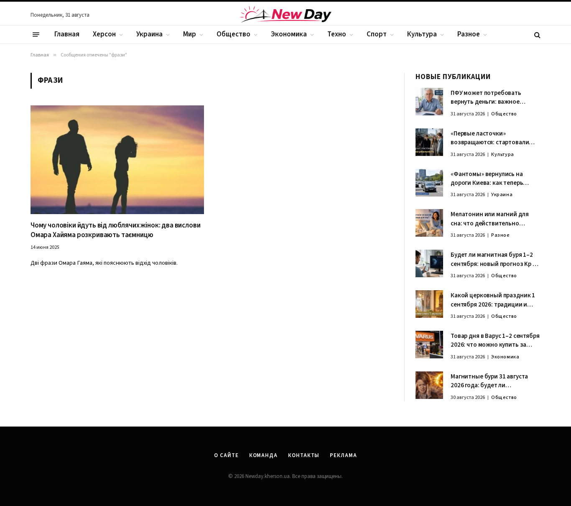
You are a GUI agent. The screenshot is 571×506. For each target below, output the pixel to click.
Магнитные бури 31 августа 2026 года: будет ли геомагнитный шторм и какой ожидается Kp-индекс (493, 381)
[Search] (536, 34)
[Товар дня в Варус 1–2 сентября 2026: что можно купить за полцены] (429, 344)
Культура (422, 34)
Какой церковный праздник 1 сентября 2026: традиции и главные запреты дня (493, 300)
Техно (336, 34)
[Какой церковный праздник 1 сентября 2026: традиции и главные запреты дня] (429, 304)
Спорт (377, 34)
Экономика (289, 34)
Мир (189, 34)
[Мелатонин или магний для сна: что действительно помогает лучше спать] (429, 223)
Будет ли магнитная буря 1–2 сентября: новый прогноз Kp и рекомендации (493, 259)
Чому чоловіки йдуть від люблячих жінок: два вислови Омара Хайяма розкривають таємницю (115, 230)
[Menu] (36, 34)
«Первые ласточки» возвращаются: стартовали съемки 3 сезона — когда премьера (490, 138)
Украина (149, 34)
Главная (66, 34)
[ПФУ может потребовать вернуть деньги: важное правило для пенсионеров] (429, 101)
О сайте (226, 455)
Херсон (104, 34)
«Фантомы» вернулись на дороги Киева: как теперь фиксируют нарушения (487, 179)
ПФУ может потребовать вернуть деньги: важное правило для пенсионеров (488, 98)
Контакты (303, 455)
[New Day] (285, 15)
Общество (233, 34)
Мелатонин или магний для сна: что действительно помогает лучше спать (489, 219)
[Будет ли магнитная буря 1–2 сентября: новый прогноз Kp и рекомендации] (429, 263)
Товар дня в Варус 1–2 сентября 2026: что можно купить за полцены (495, 341)
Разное (468, 34)
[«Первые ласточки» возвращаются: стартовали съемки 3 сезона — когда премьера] (429, 142)
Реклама (343, 455)
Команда (263, 455)
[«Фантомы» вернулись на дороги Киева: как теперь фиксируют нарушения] (429, 183)
